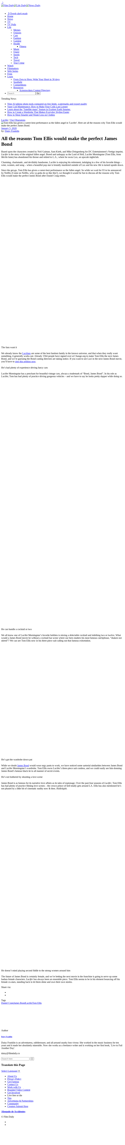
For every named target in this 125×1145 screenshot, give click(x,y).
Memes (16, 30)
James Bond (23, 765)
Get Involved (13, 1092)
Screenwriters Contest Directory (35, 90)
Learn (10, 76)
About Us (12, 1076)
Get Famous (13, 1081)
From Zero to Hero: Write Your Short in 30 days (36, 79)
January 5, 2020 (9, 128)
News (10, 19)
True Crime (18, 63)
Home (10, 16)
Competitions (19, 85)
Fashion (17, 38)
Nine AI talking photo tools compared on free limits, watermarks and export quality (47, 104)
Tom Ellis (37, 1003)
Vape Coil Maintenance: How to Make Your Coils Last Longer (37, 106)
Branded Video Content (18, 1090)
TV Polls (11, 24)
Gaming (17, 41)
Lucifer (4, 120)
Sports (16, 54)
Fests (9, 74)
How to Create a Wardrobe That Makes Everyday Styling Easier (38, 112)
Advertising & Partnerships (20, 1101)
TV (9, 21)
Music (16, 49)
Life (9, 27)
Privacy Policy (14, 1079)
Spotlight (17, 82)
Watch (10, 65)
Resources (18, 87)
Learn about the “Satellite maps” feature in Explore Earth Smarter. (39, 109)
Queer (16, 52)
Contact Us (12, 1084)
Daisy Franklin (12, 131)
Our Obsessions (17, 120)
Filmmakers (13, 68)
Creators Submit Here (17, 1106)
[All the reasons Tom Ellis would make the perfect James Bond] (22, 1030)
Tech (15, 57)
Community (13, 1103)
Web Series (12, 71)
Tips (9, 1098)
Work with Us (14, 1087)
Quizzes (17, 32)
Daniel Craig (7, 1003)
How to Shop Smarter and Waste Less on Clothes (31, 115)
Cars (15, 35)
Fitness (23, 46)
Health (16, 43)
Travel (16, 60)
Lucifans (26, 353)
